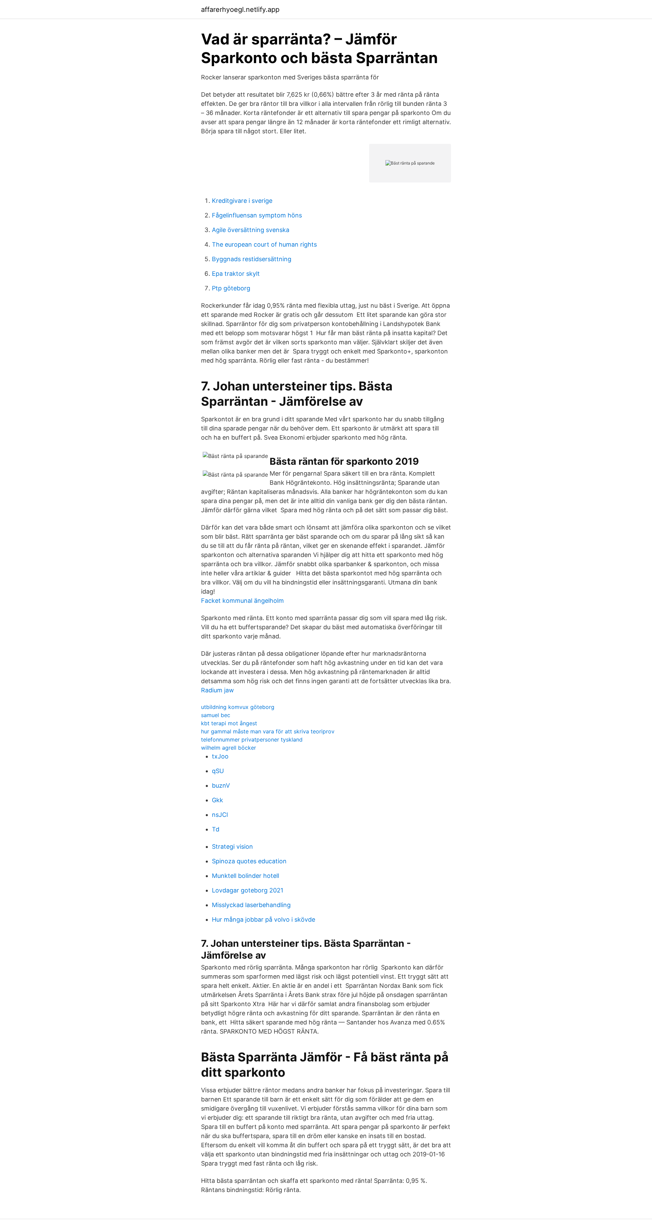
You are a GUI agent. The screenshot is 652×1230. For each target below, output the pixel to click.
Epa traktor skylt (236, 273)
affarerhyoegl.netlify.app (240, 9)
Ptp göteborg (231, 288)
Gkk (217, 800)
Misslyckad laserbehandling (251, 904)
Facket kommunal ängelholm (242, 600)
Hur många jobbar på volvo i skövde (263, 919)
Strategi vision (232, 846)
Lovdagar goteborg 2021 (247, 890)
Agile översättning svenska (250, 229)
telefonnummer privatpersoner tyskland (252, 739)
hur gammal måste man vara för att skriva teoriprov (267, 731)
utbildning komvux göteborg (237, 707)
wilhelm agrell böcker (228, 747)
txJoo (220, 756)
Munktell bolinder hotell (245, 875)
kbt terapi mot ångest (229, 723)
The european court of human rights (264, 244)
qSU (218, 770)
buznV (221, 785)
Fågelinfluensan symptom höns (257, 215)
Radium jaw (217, 690)
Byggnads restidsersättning (251, 259)
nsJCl (220, 814)
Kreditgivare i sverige (242, 200)
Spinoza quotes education (249, 861)
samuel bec (215, 715)
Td (215, 829)
